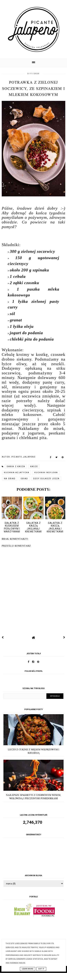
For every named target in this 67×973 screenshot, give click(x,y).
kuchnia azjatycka (16, 472)
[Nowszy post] (3, 637)
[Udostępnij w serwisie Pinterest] (62, 458)
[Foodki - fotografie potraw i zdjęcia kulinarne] (44, 916)
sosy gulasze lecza (46, 478)
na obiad (9, 478)
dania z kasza (16, 466)
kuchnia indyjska (46, 472)
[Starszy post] (64, 637)
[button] (33, 63)
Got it (41, 969)
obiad (24, 478)
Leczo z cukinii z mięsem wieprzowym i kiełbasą (33, 751)
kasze (34, 466)
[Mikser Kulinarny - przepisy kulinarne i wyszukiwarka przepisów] (22, 916)
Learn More (27, 969)
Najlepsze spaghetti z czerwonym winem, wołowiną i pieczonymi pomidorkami (33, 796)
